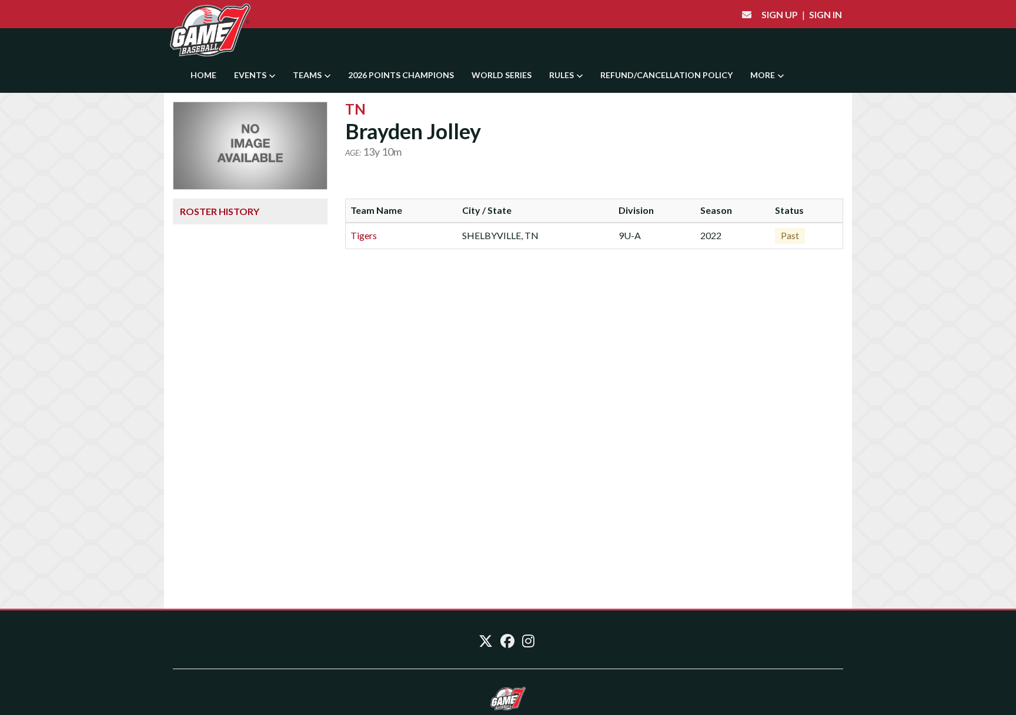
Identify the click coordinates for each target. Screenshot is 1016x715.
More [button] (763, 75)
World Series (502, 75)
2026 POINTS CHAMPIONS (401, 75)
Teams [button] (308, 75)
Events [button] (251, 75)
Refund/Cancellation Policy (666, 75)
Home (203, 75)
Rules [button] (562, 75)
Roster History (219, 211)
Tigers (363, 235)
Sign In (825, 14)
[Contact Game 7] (746, 14)
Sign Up (779, 14)
